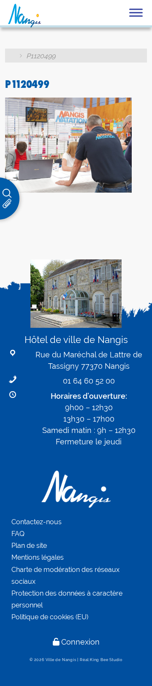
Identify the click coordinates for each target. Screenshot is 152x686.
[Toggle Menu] (136, 12)
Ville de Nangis (61, 660)
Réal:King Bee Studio (101, 660)
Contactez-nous (36, 522)
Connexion (80, 641)
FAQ (17, 534)
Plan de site (29, 546)
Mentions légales (37, 557)
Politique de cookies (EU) (49, 617)
